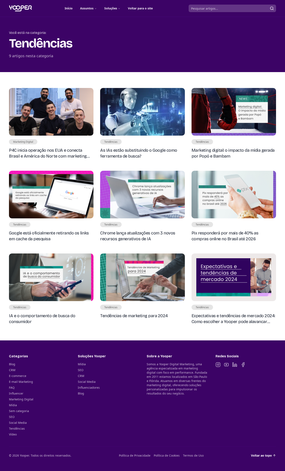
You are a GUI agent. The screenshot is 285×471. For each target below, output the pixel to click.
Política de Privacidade (134, 455)
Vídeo (13, 434)
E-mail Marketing (21, 382)
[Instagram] (218, 364)
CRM (12, 370)
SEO (12, 417)
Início (69, 8)
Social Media (18, 423)
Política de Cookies (167, 455)
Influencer (16, 393)
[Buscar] (272, 8)
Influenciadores (89, 388)
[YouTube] (226, 364)
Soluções (110, 8)
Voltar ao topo (261, 455)
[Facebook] (243, 364)
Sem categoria (19, 411)
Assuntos (86, 8)
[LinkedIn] (234, 364)
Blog (12, 364)
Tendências (17, 428)
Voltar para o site (140, 8)
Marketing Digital (21, 399)
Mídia (13, 405)
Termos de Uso (193, 455)
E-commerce (17, 376)
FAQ (12, 388)
